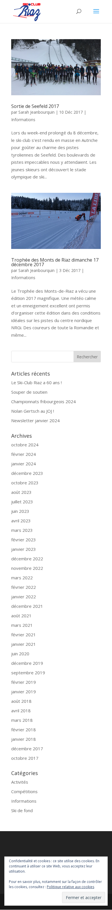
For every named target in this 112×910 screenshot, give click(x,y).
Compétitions (24, 791)
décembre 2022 (27, 558)
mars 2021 (22, 625)
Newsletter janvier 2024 (35, 420)
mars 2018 (22, 720)
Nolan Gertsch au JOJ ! (32, 411)
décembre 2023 (27, 473)
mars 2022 (22, 577)
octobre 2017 (24, 758)
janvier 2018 (23, 739)
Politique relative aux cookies (70, 886)
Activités (19, 782)
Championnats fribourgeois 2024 (43, 401)
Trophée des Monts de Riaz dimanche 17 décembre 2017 (55, 262)
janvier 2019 (23, 691)
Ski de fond (22, 810)
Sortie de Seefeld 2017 (35, 106)
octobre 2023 (24, 483)
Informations (23, 119)
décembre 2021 (27, 606)
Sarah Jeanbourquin (36, 112)
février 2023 (23, 539)
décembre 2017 (27, 748)
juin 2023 (20, 511)
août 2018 (21, 701)
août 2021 (21, 615)
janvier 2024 (23, 464)
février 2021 (23, 634)
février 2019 (23, 682)
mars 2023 (22, 530)
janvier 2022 (23, 596)
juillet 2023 (22, 502)
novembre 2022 (27, 568)
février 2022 (23, 587)
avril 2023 (21, 520)
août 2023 (21, 492)
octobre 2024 (24, 445)
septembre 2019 (28, 672)
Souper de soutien (29, 392)
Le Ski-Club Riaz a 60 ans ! (36, 382)
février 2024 (23, 454)
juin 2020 (20, 653)
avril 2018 (21, 710)
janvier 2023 (23, 549)
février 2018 (23, 729)
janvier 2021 (23, 644)
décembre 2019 (27, 663)
